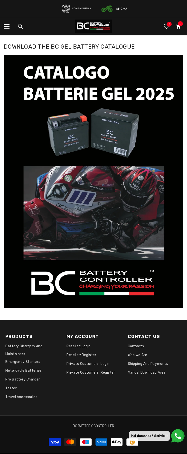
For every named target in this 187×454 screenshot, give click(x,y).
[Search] (20, 26)
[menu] (6, 26)
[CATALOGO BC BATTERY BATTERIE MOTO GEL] (93, 181)
